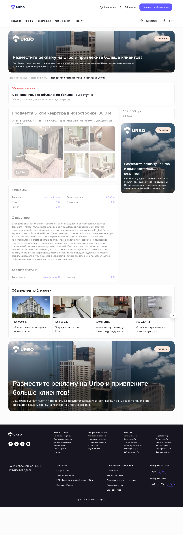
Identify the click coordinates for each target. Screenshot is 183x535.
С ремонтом (93, 446)
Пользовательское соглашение (121, 480)
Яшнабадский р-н (163, 446)
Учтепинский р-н (130, 442)
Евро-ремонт (50, 277)
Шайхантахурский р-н (132, 452)
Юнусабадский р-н (163, 442)
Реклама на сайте (115, 475)
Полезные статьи (115, 485)
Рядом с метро (59, 446)
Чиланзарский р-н (131, 449)
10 (111, 202)
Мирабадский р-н (163, 436)
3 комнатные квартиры (63, 442)
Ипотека (57, 452)
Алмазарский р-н (130, 436)
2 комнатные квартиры (63, 439)
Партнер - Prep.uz (65, 485)
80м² (109, 197)
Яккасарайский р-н (163, 449)
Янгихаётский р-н (163, 439)
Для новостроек (114, 490)
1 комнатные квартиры (62, 436)
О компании (112, 470)
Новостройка (50, 197)
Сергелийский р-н (163, 452)
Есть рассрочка (60, 449)
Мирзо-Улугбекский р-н (133, 446)
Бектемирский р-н (131, 439)
